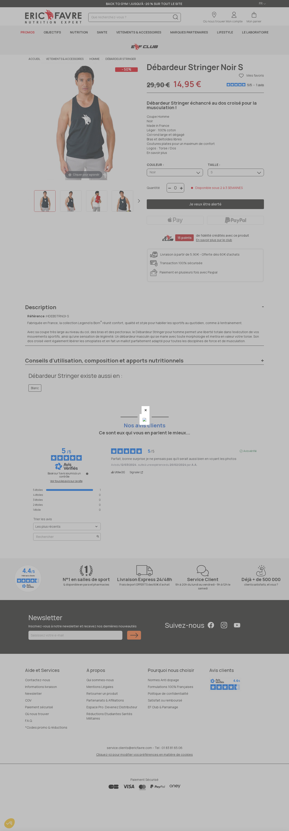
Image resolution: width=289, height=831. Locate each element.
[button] (145, 410)
